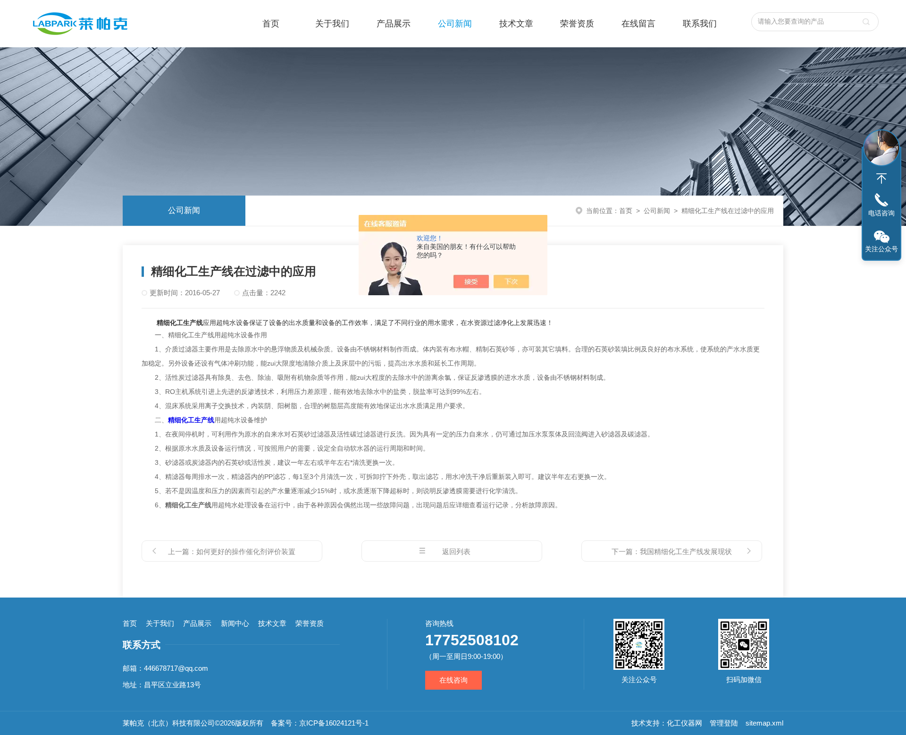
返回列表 (456, 551)
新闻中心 (235, 623)
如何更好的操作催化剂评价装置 (245, 551)
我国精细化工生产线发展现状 (686, 551)
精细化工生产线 (191, 420)
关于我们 (332, 23)
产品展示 (394, 23)
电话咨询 (881, 213)
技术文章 (516, 23)
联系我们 (700, 23)
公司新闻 (455, 23)
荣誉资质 (577, 23)
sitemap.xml (764, 723)
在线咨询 (453, 680)
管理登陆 (724, 723)
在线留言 (638, 23)
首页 (270, 23)
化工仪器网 (684, 723)
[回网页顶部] (881, 178)
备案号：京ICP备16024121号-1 (320, 723)
